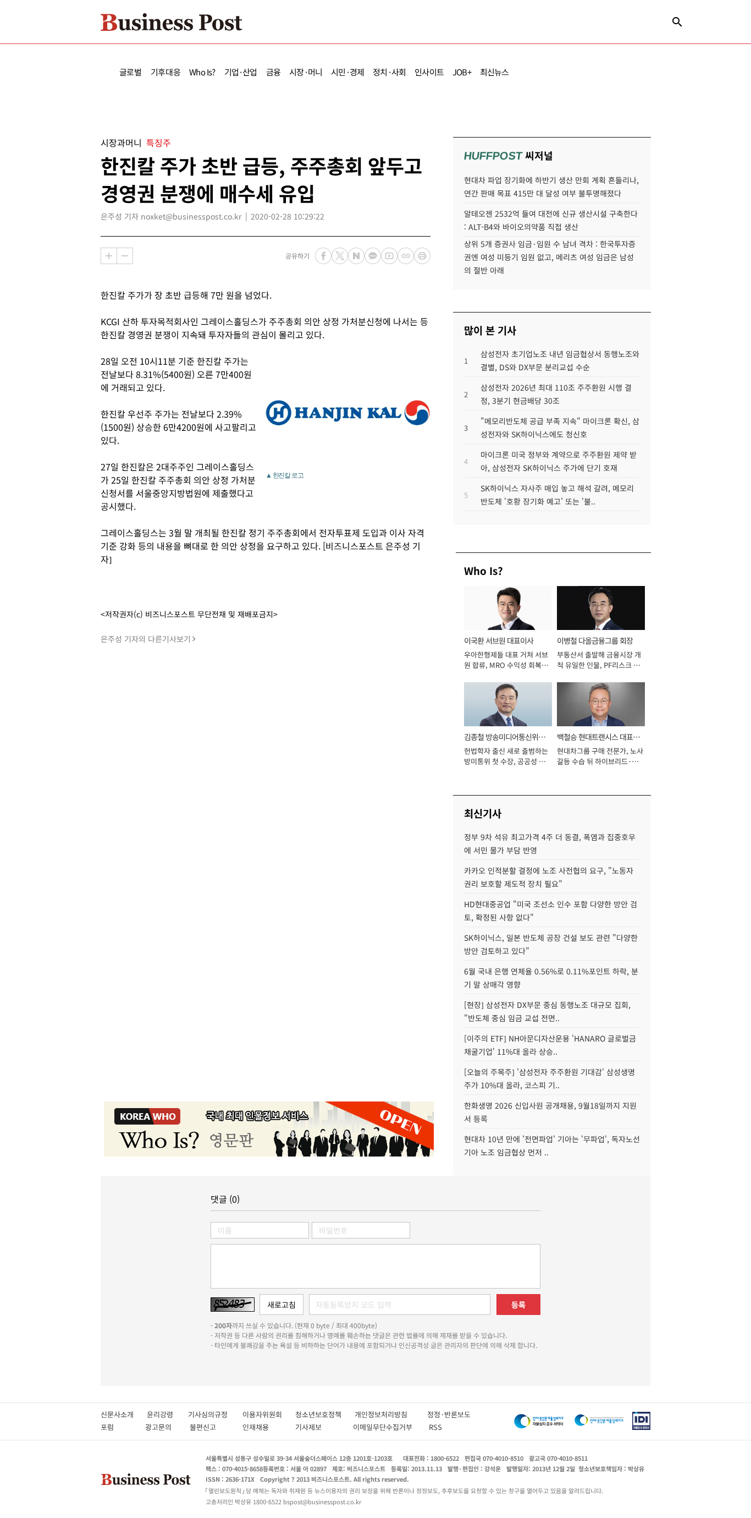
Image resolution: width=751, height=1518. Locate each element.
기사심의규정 (215, 1414)
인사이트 (429, 72)
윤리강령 (167, 1414)
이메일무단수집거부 (385, 1427)
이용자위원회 (268, 1414)
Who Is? (202, 72)
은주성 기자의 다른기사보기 (146, 638)
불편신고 (210, 1427)
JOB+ (461, 72)
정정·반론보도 (449, 1414)
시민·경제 (347, 72)
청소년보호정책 (325, 1414)
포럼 (117, 1427)
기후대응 (166, 72)
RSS (435, 1427)
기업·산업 (240, 72)
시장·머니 (305, 72)
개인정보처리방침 (391, 1414)
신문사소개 (124, 1414)
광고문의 (161, 1427)
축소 (125, 256)
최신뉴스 (494, 72)
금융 (273, 72)
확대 (109, 256)
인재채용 (263, 1427)
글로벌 (130, 72)
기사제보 (318, 1427)
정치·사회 (389, 72)
